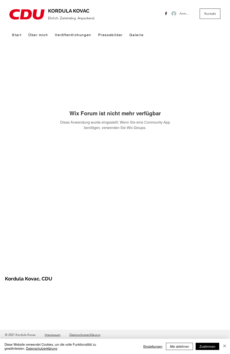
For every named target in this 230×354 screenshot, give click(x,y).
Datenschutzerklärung (84, 335)
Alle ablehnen (179, 346)
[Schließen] (224, 346)
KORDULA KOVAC (68, 11)
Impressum (52, 335)
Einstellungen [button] (152, 346)
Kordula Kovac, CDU (28, 279)
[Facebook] (166, 13)
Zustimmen (207, 346)
